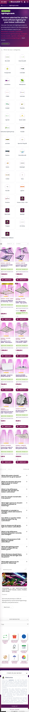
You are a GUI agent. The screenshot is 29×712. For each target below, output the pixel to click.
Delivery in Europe (24, 641)
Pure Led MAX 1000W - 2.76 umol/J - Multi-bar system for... (22, 342)
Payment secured (14, 652)
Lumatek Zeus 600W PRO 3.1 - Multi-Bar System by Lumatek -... (21, 265)
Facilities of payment (24, 652)
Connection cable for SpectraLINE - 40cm (7, 448)
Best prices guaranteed (5, 662)
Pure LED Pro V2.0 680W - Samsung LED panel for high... (7, 342)
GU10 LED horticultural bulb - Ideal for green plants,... (7, 412)
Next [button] (26, 569)
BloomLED (23, 408)
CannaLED (23, 445)
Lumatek (8, 263)
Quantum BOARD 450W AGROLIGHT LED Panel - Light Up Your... (22, 375)
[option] (14, 591)
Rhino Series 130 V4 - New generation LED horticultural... (21, 448)
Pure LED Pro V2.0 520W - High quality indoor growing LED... (21, 302)
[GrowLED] (14, 2)
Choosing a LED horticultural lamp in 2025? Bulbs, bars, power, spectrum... (14, 589)
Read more (7, 607)
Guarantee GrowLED (14, 662)
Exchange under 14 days (5, 642)
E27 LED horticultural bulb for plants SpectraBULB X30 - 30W (21, 411)
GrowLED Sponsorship (24, 662)
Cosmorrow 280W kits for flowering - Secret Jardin (7, 301)
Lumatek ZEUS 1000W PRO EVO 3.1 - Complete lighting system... (6, 265)
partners (11, 680)
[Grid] (1, 244)
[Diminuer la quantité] (1, 277)
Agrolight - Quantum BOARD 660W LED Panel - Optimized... (7, 375)
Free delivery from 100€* (14, 641)
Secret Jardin (9, 298)
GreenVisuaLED (5, 410)
